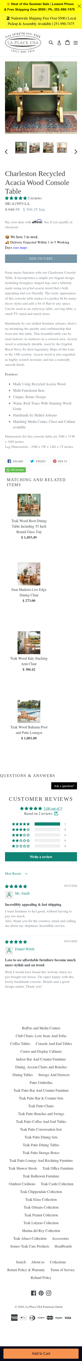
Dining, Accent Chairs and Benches (41, 1066)
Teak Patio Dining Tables (41, 1144)
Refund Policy (41, 1277)
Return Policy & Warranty (26, 1269)
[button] (16, 198)
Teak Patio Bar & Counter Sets (41, 1098)
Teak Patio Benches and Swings (41, 1113)
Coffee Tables (20, 1043)
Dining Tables (23, 1074)
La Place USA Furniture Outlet (44, 1307)
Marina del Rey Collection (41, 1230)
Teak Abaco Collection (29, 1238)
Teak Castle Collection (57, 1183)
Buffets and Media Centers (41, 1027)
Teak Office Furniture (58, 1168)
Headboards (63, 1246)
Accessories (60, 1238)
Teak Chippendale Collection (41, 1191)
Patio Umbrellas (41, 1082)
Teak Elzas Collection (41, 1199)
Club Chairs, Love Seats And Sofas (41, 1035)
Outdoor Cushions (22, 1183)
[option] (21, 147)
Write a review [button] (41, 856)
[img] (16, 886)
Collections (58, 1261)
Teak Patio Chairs (41, 1105)
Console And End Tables (54, 1043)
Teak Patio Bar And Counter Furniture (41, 1090)
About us (37, 1261)
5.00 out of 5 (53, 808)
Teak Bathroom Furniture (41, 1176)
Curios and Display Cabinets (41, 1051)
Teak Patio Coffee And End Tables (41, 1121)
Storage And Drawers (54, 1074)
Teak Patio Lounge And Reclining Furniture (41, 1160)
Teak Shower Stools (22, 1168)
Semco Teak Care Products (29, 1246)
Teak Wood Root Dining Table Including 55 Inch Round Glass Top (29, 526)
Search (21, 1261)
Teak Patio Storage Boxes (41, 1152)
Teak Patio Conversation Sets (41, 1129)
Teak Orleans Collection (41, 1207)
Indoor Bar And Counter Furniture (41, 1059)
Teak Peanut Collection (41, 1214)
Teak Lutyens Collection (41, 1222)
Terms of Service (62, 1269)
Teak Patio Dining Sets (41, 1137)
